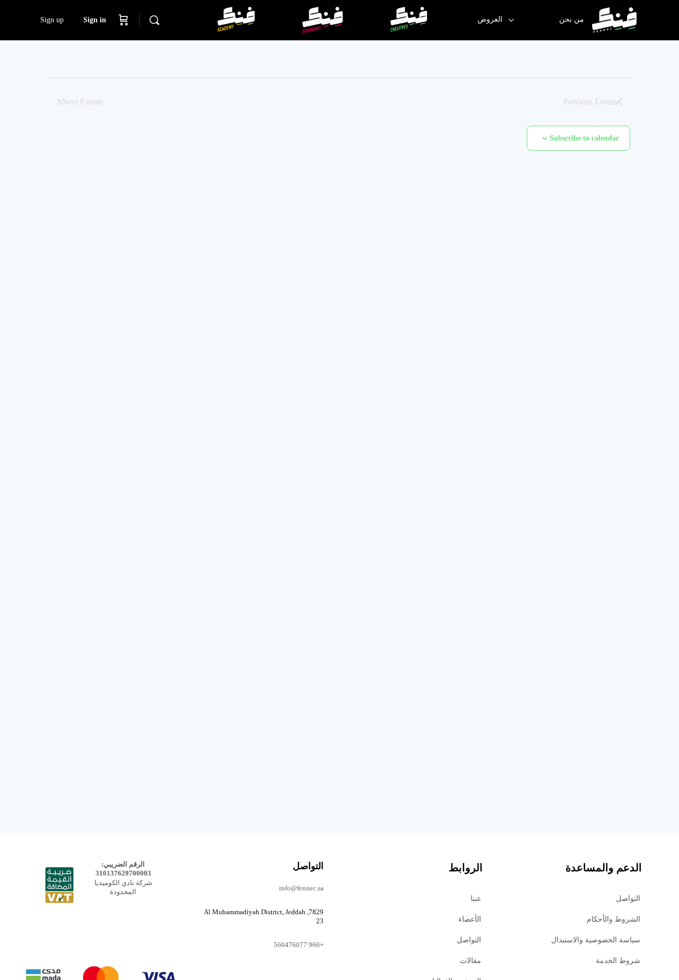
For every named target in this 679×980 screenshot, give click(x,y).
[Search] (154, 20)
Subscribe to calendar (584, 138)
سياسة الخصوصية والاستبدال (595, 940)
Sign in (94, 20)
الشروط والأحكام (613, 919)
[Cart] (123, 20)
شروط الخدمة (618, 961)
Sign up (52, 20)
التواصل (628, 899)
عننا (476, 899)
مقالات (470, 961)
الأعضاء (469, 919)
